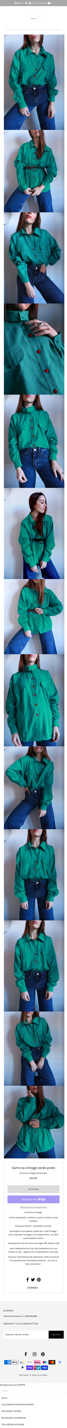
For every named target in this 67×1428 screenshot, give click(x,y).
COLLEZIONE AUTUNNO (13, 1424)
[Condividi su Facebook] (27, 1280)
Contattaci (32, 1287)
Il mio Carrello (42, 3)
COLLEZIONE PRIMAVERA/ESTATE (18, 1404)
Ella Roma (42, 1375)
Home (8, 29)
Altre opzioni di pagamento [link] (33, 1207)
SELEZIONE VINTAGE (11, 1411)
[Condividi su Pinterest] (39, 1280)
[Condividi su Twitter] (33, 1280)
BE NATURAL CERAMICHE (14, 1418)
